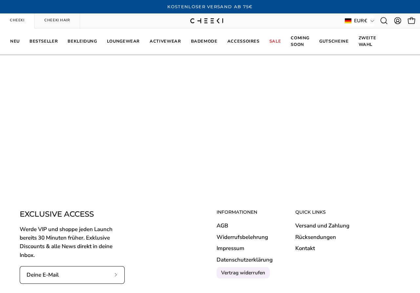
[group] (210, 6)
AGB (222, 225)
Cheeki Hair (57, 20)
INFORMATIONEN (237, 212)
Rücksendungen (315, 237)
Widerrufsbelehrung (242, 237)
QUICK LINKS (310, 212)
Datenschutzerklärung (245, 260)
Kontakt (305, 248)
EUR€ (360, 20)
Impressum (230, 248)
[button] (384, 21)
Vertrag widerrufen (243, 272)
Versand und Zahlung (322, 225)
